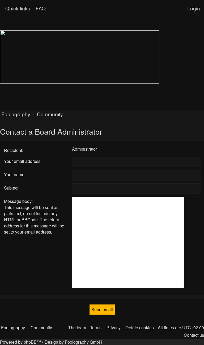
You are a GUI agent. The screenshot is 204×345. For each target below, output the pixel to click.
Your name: (15, 174)
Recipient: (13, 150)
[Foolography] (79, 57)
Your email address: (22, 161)
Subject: (11, 188)
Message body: (18, 201)
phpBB (30, 342)
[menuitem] (40, 8)
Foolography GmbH (83, 342)
